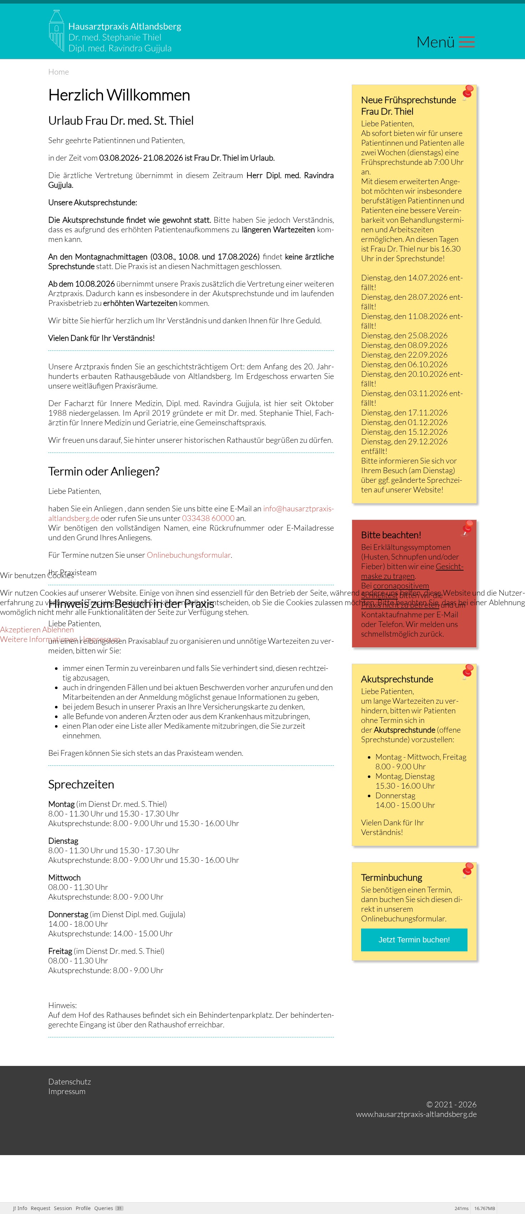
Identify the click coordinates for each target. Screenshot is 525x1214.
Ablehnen (58, 629)
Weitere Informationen (39, 639)
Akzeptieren (20, 629)
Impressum (101, 639)
